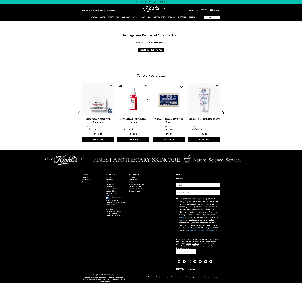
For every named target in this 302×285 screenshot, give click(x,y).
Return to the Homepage (151, 50)
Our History (132, 177)
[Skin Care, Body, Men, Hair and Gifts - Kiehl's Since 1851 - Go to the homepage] (151, 9)
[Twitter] (189, 261)
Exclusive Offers (111, 191)
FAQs (107, 182)
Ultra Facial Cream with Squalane (98, 120)
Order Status (109, 180)
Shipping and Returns (112, 189)
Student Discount (134, 191)
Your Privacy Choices (116, 198)
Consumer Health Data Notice (115, 202)
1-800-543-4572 (87, 180)
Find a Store (109, 177)
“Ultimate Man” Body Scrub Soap (168, 120)
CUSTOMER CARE (111, 175)
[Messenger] (179, 261)
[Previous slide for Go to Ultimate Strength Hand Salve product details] (190, 99)
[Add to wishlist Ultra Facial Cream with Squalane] (111, 86)
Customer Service (111, 10)
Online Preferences (111, 193)
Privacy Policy (110, 204)
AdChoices (121, 279)
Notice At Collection (112, 200)
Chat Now (85, 182)
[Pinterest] (205, 261)
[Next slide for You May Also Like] (223, 113)
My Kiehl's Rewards (135, 186)
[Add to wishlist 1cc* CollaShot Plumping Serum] (146, 86)
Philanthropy (133, 180)
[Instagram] (195, 261)
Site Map (206, 277)
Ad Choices (109, 209)
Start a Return (110, 186)
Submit (186, 251)
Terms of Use (110, 207)
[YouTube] (200, 261)
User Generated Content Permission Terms (113, 212)
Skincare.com (215, 277)
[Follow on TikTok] (211, 261)
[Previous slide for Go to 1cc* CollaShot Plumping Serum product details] (119, 99)
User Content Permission (161, 277)
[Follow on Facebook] (184, 261)
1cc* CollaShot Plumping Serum (133, 120)
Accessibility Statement (113, 216)
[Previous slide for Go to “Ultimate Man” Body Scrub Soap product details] (154, 99)
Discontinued (110, 195)
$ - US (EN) (85, 10)
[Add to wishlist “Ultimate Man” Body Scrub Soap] (181, 86)
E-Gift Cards (109, 184)
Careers (131, 182)
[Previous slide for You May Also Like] (79, 113)
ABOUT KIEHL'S (134, 175)
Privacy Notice (201, 246)
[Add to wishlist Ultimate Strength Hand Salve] (217, 86)
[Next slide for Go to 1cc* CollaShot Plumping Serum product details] (147, 99)
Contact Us (86, 175)
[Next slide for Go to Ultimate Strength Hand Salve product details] (218, 99)
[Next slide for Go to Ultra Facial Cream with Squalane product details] (111, 99)
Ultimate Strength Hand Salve (204, 119)
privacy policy (106, 282)
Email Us (85, 177)
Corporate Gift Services (136, 184)
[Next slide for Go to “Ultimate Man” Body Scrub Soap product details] (182, 99)
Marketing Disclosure (192, 244)
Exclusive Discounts (135, 189)
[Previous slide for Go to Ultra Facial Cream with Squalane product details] (84, 99)
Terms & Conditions (177, 277)
